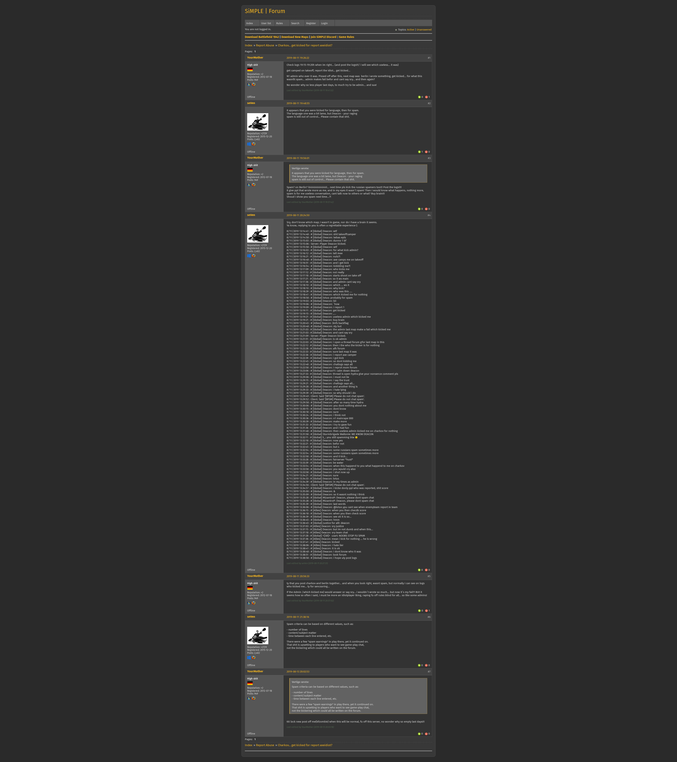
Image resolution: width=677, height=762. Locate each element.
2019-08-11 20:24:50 (298, 215)
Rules (279, 23)
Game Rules (346, 37)
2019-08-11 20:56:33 (298, 576)
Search (295, 23)
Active (410, 29)
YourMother (255, 57)
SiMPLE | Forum (265, 11)
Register (311, 23)
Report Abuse (265, 45)
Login (324, 23)
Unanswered (424, 29)
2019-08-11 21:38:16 (298, 617)
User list (266, 23)
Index (249, 23)
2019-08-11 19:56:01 (298, 158)
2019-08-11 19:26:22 (298, 58)
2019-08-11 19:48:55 (298, 103)
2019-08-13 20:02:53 (298, 671)
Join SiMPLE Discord (323, 37)
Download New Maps (294, 37)
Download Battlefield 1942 (262, 37)
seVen (251, 103)
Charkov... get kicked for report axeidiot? (305, 45)
